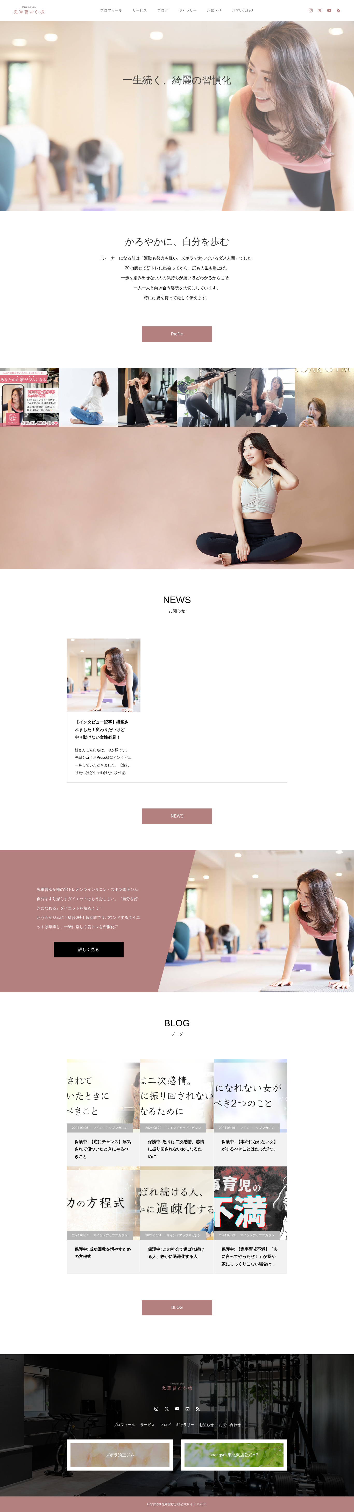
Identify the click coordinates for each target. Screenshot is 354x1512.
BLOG (177, 1307)
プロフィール (111, 10)
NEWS (177, 816)
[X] (319, 10)
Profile (177, 334)
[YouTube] (329, 10)
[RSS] (338, 10)
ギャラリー (188, 10)
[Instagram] (310, 10)
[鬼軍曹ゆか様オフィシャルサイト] (29, 10)
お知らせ (214, 10)
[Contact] (187, 1408)
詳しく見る (88, 949)
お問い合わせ (243, 10)
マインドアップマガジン (110, 1128)
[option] (177, 105)
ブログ (162, 10)
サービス (139, 10)
